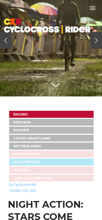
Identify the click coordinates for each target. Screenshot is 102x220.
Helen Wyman (27, 154)
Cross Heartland (31, 138)
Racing (20, 114)
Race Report (27, 162)
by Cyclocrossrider (23, 184)
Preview (22, 122)
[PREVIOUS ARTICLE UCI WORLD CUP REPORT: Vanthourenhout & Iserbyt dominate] (6, 40)
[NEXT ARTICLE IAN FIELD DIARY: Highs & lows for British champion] (96, 40)
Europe (21, 130)
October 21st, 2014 (23, 190)
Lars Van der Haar (32, 178)
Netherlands (27, 146)
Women (21, 170)
